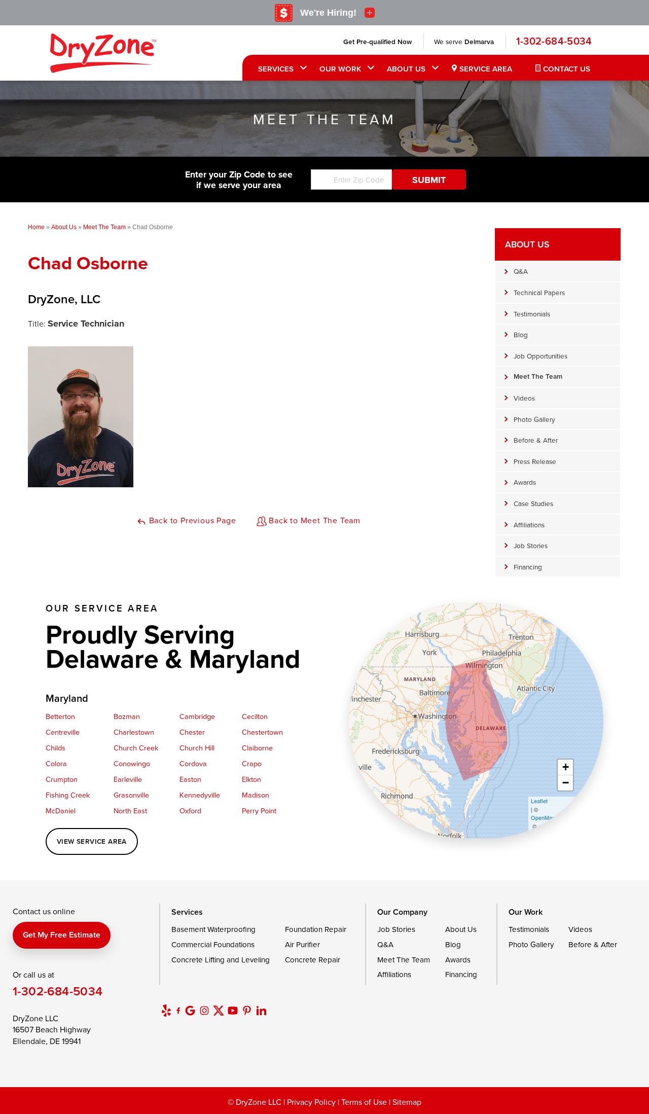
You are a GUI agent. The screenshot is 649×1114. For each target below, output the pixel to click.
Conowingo (132, 763)
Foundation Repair (315, 929)
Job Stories (531, 545)
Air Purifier (302, 944)
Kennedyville (199, 794)
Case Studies (533, 503)
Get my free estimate (61, 935)
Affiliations (529, 524)
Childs (55, 747)
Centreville (63, 732)
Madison (255, 794)
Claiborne (257, 747)
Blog (521, 334)
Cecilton (255, 716)
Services (276, 68)
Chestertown (262, 732)
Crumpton (62, 779)
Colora (56, 763)
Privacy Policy (311, 1101)
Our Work (340, 68)
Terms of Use (364, 1101)
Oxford (190, 810)
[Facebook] (178, 1010)
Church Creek (136, 747)
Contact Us (566, 68)
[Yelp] (166, 1010)
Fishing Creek (68, 794)
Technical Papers (539, 292)
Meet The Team (538, 376)
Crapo (252, 763)
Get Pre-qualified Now (377, 42)
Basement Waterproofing (213, 929)
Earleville (128, 779)
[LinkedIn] (261, 1010)
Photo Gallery (534, 419)
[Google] (190, 1010)
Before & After (536, 440)
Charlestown (134, 732)
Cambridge (197, 716)
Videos (524, 398)
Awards (525, 482)
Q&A (521, 271)
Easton (190, 779)
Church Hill (196, 747)
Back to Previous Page (191, 520)
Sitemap (406, 1101)
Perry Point (259, 810)
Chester (192, 732)
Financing (528, 566)
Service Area (485, 68)
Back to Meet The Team (314, 520)
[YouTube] (233, 1010)
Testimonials (532, 313)
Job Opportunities (540, 356)
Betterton (60, 716)
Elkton (251, 779)
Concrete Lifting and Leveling (220, 959)
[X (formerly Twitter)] (218, 1010)
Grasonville (131, 794)
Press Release (535, 461)
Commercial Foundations (213, 944)
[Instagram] (204, 1010)
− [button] (565, 782)
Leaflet (539, 801)
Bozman (127, 716)
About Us (406, 68)
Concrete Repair (312, 959)
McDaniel (61, 810)
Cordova (193, 763)
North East (130, 810)
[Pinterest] (247, 1010)
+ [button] (565, 767)
